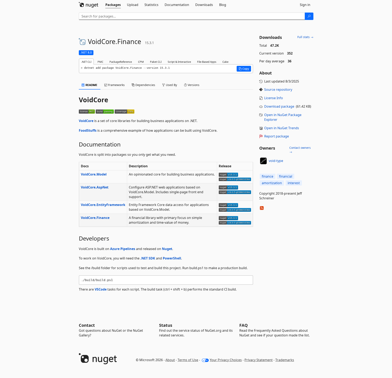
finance (267, 176)
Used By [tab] (171, 85)
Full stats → (305, 37)
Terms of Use (188, 360)
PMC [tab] (100, 62)
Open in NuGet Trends (281, 128)
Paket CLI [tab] (156, 62)
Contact (87, 325)
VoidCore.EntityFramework (103, 204)
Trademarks (284, 360)
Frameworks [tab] (116, 85)
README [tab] (91, 85)
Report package (276, 136)
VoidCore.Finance (95, 217)
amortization (272, 183)
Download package (279, 106)
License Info (273, 98)
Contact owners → (300, 150)
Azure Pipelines (122, 249)
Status (165, 325)
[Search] (309, 16)
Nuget (167, 249)
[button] (244, 69)
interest (294, 183)
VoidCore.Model (94, 174)
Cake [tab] (225, 62)
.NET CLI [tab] (86, 62)
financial (285, 176)
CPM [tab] (141, 62)
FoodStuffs (88, 130)
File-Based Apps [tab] (206, 62)
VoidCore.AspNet (94, 187)
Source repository (278, 89)
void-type (276, 160)
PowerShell (172, 258)
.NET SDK (147, 258)
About (170, 360)
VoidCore (86, 121)
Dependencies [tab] (145, 85)
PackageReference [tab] (120, 62)
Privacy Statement (258, 360)
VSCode (101, 289)
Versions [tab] (193, 85)
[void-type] (263, 161)
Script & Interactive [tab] (179, 62)
